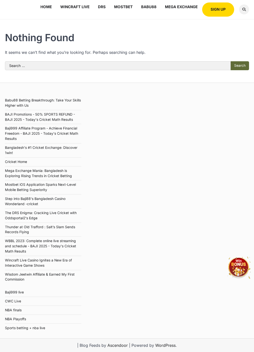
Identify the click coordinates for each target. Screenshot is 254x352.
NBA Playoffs (15, 319)
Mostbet (123, 6)
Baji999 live (14, 292)
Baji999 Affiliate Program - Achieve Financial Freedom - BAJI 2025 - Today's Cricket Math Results (41, 133)
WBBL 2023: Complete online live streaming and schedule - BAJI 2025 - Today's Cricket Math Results (40, 246)
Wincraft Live (75, 6)
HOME (46, 6)
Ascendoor (117, 345)
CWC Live (13, 301)
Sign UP (218, 9)
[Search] (244, 9)
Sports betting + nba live (25, 328)
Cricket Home (16, 162)
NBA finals (13, 310)
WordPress (165, 345)
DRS (102, 6)
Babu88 (149, 6)
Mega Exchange (181, 6)
